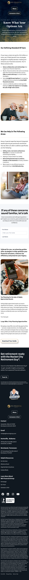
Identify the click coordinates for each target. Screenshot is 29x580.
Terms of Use (15, 574)
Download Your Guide (9, 341)
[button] (14, 13)
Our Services (4, 461)
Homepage (4, 481)
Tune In (4, 377)
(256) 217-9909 (11, 424)
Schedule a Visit (5, 487)
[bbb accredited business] (8, 500)
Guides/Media (4, 470)
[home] (14, 2)
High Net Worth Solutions (7, 467)
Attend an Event (5, 464)
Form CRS (3, 574)
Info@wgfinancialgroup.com (8, 433)
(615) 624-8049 (11, 426)
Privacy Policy (9, 574)
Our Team (3, 484)
